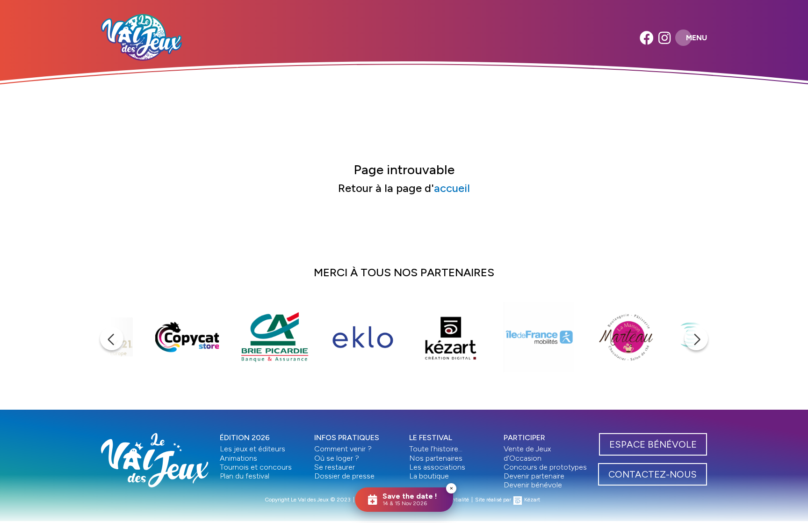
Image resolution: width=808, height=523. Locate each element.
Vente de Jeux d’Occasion (527, 453)
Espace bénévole (653, 444)
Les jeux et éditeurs (252, 448)
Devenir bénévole (533, 484)
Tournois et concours (256, 467)
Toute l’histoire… (435, 448)
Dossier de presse (344, 475)
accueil (452, 188)
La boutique (429, 475)
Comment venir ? (343, 448)
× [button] (451, 488)
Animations (238, 458)
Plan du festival (244, 475)
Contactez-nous (652, 474)
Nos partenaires (435, 458)
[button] (111, 338)
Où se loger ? (336, 458)
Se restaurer (334, 467)
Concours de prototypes (545, 467)
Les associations (437, 467)
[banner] (141, 37)
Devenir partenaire (534, 475)
